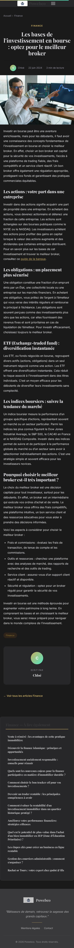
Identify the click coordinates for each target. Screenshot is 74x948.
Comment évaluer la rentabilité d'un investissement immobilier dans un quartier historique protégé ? (34, 809)
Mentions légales (30, 928)
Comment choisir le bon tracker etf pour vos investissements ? (34, 784)
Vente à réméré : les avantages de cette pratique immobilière (36, 738)
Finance (18, 15)
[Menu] (53, 3)
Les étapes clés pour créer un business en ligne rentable (36, 848)
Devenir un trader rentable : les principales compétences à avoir (34, 795)
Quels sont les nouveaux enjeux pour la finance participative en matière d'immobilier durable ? (36, 772)
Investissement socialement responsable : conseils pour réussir (33, 761)
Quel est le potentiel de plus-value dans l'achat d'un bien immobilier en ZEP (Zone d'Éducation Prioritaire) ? (36, 835)
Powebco (37, 3)
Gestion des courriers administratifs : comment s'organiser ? (36, 860)
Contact (48, 928)
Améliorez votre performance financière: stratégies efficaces (32, 822)
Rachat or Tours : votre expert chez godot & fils (36, 870)
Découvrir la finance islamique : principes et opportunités (34, 749)
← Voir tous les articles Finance (23, 695)
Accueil (7, 15)
